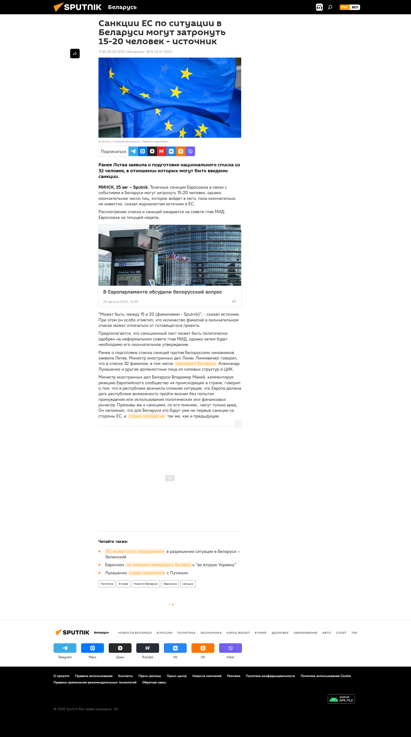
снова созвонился (146, 572)
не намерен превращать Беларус (159, 564)
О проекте (61, 676)
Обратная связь (154, 682)
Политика (107, 583)
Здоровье (280, 632)
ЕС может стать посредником (135, 551)
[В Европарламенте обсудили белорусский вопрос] (169, 255)
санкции (187, 583)
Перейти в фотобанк (155, 141)
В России (164, 632)
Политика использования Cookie (326, 676)
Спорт (341, 632)
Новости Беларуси (146, 583)
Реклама (233, 676)
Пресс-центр (177, 676)
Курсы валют (238, 632)
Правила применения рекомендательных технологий (95, 682)
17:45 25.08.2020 (111, 51)
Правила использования (94, 676)
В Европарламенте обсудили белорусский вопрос (162, 292)
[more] (234, 301)
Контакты (125, 676)
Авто (326, 632)
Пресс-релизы (149, 676)
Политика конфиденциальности (270, 676)
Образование (306, 632)
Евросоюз (170, 583)
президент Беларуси (196, 363)
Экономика (211, 632)
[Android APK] (341, 699)
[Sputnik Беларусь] (79, 13)
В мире (123, 583)
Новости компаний (206, 676)
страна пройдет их (147, 416)
